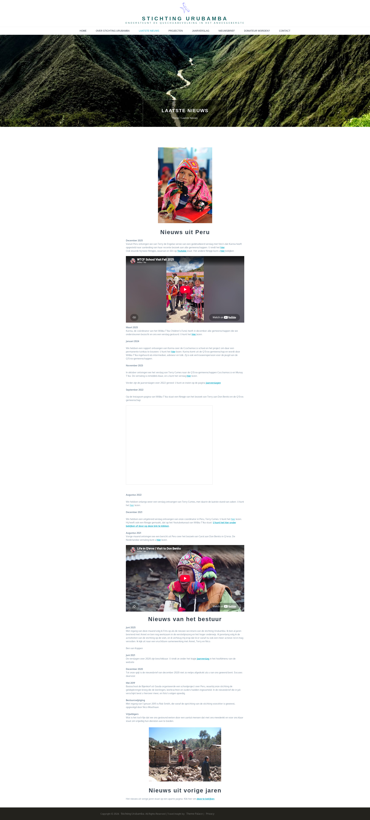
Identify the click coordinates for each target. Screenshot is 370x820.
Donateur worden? (257, 31)
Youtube (182, 250)
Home (83, 31)
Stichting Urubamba (185, 19)
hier (222, 250)
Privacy (210, 813)
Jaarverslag (200, 31)
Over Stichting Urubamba (113, 31)
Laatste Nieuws (149, 31)
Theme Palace (194, 813)
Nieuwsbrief (227, 31)
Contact (284, 31)
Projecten (176, 31)
